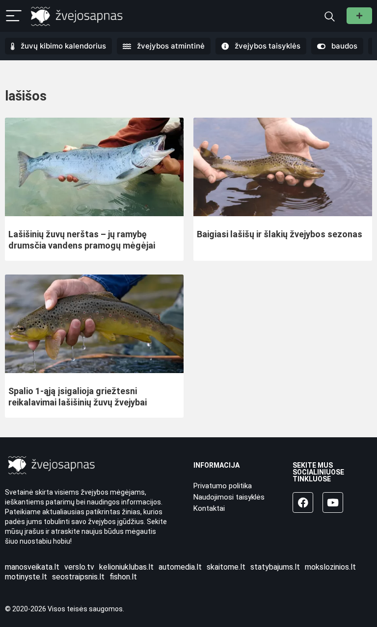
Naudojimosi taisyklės (229, 497)
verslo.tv (79, 567)
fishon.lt (123, 576)
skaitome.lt (226, 567)
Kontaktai (209, 508)
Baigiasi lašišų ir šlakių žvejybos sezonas (279, 234)
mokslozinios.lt (330, 567)
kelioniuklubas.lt (126, 567)
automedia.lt (180, 567)
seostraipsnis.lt (78, 576)
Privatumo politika (222, 485)
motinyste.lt (26, 576)
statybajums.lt (275, 567)
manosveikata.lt (32, 567)
